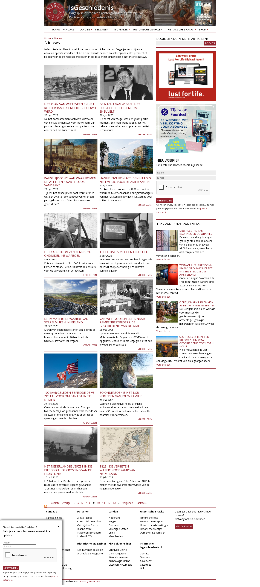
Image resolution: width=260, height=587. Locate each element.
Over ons (145, 557)
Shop (201, 30)
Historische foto (149, 517)
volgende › (128, 503)
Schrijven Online (118, 549)
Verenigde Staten (118, 529)
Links (143, 568)
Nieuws (58, 38)
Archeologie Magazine (90, 553)
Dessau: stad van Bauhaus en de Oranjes (195, 232)
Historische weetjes (151, 529)
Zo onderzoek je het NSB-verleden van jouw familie (121, 394)
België (112, 521)
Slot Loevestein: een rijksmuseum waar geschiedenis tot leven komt (196, 341)
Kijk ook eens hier (120, 543)
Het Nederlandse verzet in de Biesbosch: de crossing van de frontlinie (68, 470)
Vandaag (67, 30)
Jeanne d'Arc (84, 529)
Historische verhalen (147, 30)
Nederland (114, 517)
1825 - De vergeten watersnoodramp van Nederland (117, 470)
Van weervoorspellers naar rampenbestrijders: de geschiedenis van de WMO (122, 322)
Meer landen (116, 536)
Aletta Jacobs (84, 517)
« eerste (55, 503)
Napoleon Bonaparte (89, 532)
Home (56, 29)
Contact (144, 553)
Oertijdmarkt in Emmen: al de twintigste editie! (196, 303)
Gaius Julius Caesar (88, 525)
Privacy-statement (90, 581)
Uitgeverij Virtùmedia (120, 564)
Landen (84, 30)
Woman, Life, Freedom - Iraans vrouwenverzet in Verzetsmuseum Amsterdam (196, 269)
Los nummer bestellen (90, 549)
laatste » (142, 503)
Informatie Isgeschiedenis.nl (151, 545)
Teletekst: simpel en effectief (124, 252)
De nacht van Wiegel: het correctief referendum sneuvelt (120, 107)
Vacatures (145, 564)
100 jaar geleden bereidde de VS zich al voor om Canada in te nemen (69, 396)
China (112, 532)
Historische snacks (180, 30)
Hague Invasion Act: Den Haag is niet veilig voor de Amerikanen (125, 180)
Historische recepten (151, 521)
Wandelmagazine (118, 557)
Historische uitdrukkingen (154, 525)
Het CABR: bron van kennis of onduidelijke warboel (67, 254)
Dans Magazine (117, 553)
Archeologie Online (119, 561)
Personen (101, 30)
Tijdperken (120, 30)
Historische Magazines (91, 543)
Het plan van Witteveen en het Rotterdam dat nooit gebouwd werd (70, 107)
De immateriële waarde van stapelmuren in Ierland (66, 320)
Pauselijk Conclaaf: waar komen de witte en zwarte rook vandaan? (70, 181)
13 (114, 503)
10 (98, 503)
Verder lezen (90, 134)
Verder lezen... (164, 259)
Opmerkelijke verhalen (152, 532)
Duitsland (114, 525)
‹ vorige (66, 503)
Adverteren (146, 561)
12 (109, 503)
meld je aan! (184, 526)
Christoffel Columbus (89, 521)
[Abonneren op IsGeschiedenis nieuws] (98, 506)
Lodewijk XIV (84, 536)
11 (103, 503)
